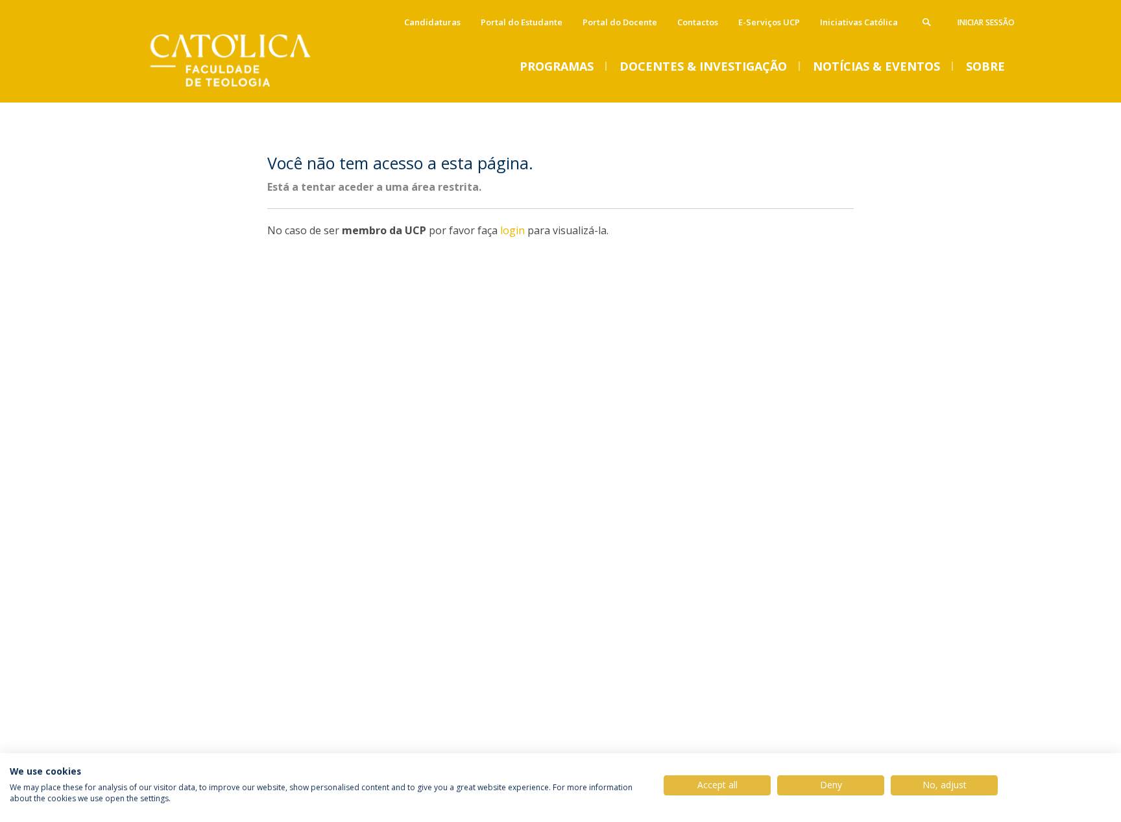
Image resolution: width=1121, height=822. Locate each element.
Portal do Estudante (521, 22)
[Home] (246, 89)
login (512, 230)
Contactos (697, 22)
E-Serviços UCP (769, 22)
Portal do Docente (620, 22)
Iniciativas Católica (859, 22)
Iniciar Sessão (986, 22)
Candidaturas (432, 22)
